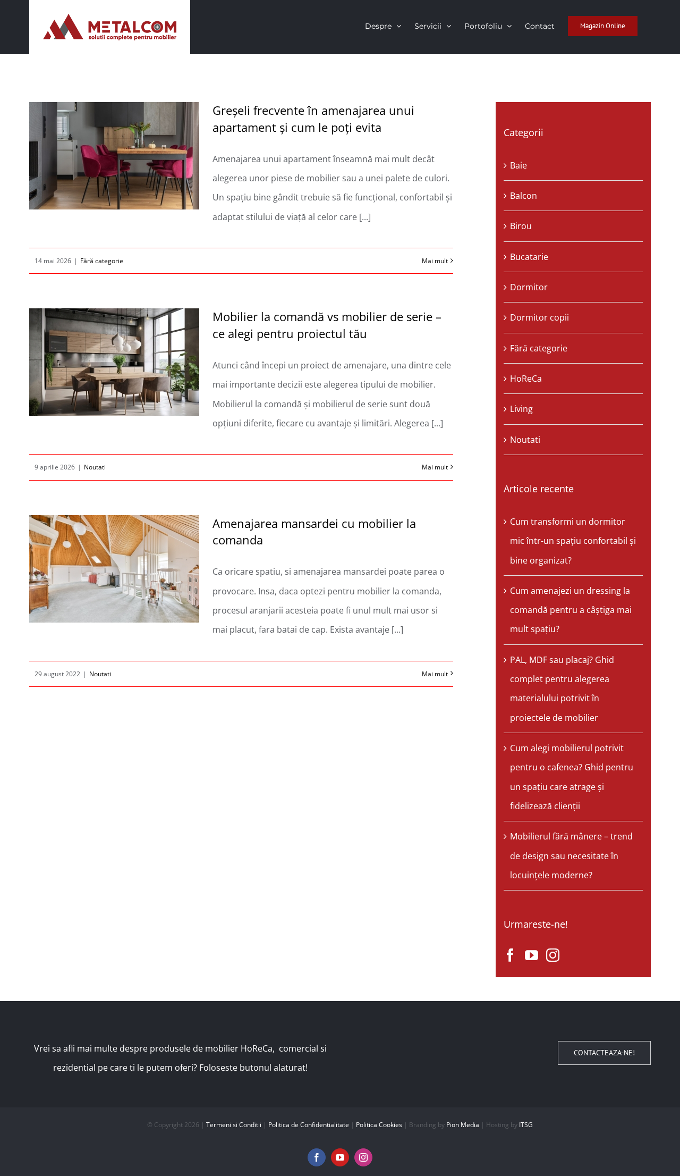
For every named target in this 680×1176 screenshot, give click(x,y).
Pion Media (462, 1124)
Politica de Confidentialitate (308, 1124)
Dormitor (529, 287)
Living (521, 409)
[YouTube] (531, 955)
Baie (518, 165)
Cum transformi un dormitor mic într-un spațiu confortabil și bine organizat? (573, 541)
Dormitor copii (539, 317)
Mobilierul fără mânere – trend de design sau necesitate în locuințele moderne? (571, 855)
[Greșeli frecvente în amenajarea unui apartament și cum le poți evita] (114, 155)
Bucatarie (529, 257)
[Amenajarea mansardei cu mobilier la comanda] (114, 569)
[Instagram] (552, 955)
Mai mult (435, 260)
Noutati (95, 467)
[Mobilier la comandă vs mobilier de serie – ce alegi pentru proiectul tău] (114, 362)
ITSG (526, 1124)
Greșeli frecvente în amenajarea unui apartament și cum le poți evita (313, 118)
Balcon (523, 195)
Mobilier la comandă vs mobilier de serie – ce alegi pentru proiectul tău (326, 324)
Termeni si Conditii (233, 1124)
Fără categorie (101, 260)
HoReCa (526, 378)
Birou (521, 226)
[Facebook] (510, 955)
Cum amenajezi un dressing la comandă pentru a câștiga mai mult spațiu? (571, 610)
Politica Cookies (379, 1124)
